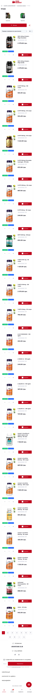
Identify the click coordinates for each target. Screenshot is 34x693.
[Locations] (29, 2)
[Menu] (2, 2)
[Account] (32, 2)
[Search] (5, 2)
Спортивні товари (21, 5)
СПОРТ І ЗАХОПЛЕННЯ (9, 5)
